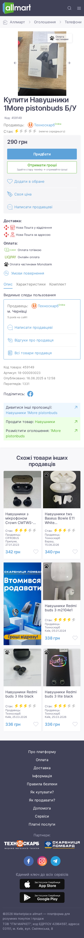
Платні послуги (42, 824)
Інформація (42, 776)
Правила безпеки (42, 784)
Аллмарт (17, 22)
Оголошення (45, 22)
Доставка (42, 768)
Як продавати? (42, 800)
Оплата (42, 760)
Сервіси (42, 816)
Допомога (42, 808)
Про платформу (42, 751)
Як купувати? (42, 792)
